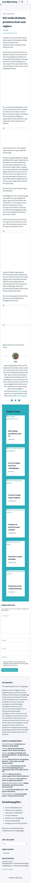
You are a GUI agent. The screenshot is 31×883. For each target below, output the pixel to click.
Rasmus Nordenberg (8, 779)
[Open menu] (27, 1)
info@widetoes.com (16, 808)
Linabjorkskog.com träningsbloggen (13, 831)
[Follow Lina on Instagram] (19, 400)
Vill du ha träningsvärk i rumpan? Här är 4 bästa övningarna (13, 749)
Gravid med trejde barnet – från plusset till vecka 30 (15, 790)
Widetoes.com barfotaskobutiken (12, 828)
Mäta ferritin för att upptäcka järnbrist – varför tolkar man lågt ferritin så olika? (15, 761)
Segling (5, 33)
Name (4, 640)
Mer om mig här (21, 396)
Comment (5, 616)
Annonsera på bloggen (9, 869)
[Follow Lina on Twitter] (15, 400)
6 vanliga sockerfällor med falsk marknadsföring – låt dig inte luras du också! (15, 755)
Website (4, 657)
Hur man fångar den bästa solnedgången (14, 465)
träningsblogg (24, 695)
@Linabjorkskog (15, 821)
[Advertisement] (15, 87)
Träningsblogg (12, 33)
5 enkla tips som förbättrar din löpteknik (13, 745)
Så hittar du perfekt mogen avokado (14, 527)
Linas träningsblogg (18, 818)
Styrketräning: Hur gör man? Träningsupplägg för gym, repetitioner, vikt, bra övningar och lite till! (15, 768)
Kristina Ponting (7, 744)
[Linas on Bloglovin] (15, 861)
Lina (15, 361)
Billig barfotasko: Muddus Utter (12, 783)
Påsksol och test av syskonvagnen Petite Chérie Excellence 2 (15, 775)
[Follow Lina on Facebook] (11, 400)
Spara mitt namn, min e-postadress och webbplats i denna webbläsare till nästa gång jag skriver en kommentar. (15, 663)
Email (4, 649)
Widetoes (19, 391)
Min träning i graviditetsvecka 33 (14, 433)
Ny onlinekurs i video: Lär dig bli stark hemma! (14, 779)
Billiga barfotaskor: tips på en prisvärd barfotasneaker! (15, 785)
